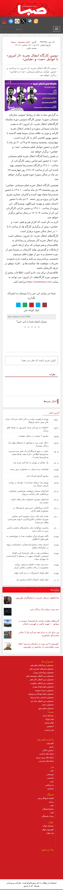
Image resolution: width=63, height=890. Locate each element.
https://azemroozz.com (39, 281)
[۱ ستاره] (38, 327)
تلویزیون (50, 743)
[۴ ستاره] (28, 327)
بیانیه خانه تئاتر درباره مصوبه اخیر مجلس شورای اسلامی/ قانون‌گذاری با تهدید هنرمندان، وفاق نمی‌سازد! (27, 519)
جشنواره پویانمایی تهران (43, 672)
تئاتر (52, 770)
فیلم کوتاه (49, 719)
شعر (52, 805)
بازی (52, 781)
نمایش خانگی (48, 750)
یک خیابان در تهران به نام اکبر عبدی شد (30, 462)
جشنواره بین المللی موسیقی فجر (40, 676)
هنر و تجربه (49, 730)
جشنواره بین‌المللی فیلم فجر (42, 665)
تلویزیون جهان (48, 829)
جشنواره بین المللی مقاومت (42, 683)
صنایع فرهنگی (48, 809)
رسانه (51, 802)
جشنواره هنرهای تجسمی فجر (41, 669)
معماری (50, 788)
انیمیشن (50, 726)
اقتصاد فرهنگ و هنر (46, 798)
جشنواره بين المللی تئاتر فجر (42, 679)
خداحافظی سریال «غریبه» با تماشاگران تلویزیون (37, 598)
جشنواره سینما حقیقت (44, 690)
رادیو (52, 747)
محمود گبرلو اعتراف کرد (37, 476)
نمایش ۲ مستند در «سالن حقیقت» (33, 436)
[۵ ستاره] (25, 327)
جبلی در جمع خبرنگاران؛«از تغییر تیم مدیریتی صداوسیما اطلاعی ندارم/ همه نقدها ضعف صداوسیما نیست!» (28, 454)
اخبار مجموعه (24, 42)
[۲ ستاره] (35, 327)
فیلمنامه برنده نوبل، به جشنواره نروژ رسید (29, 469)
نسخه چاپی (31, 48)
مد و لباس (49, 785)
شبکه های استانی (46, 754)
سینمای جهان (48, 826)
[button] (4, 21)
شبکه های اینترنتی (46, 761)
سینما (13, 42)
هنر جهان (50, 833)
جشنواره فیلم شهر (46, 708)
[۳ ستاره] (31, 327)
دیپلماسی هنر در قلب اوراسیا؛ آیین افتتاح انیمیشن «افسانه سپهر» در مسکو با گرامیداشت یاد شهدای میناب (27, 556)
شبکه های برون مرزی (45, 757)
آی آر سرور (28, 886)
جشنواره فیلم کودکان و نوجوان (41, 694)
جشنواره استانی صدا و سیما (42, 697)
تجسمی (50, 778)
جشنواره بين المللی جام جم (42, 701)
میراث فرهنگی (48, 816)
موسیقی (50, 774)
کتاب (52, 812)
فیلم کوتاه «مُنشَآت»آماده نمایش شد (32, 579)
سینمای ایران (48, 715)
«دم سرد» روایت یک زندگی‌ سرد (44, 609)
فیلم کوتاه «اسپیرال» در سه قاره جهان (31, 573)
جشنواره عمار (48, 704)
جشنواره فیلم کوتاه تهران (43, 687)
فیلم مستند (49, 723)
